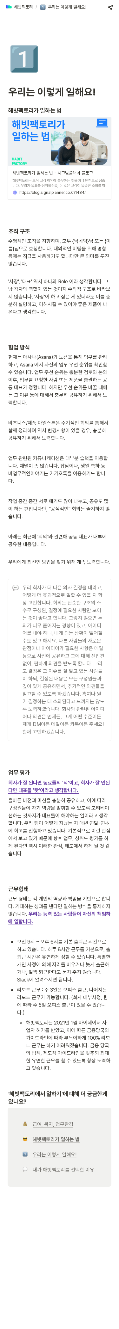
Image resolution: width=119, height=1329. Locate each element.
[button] (19, 7)
